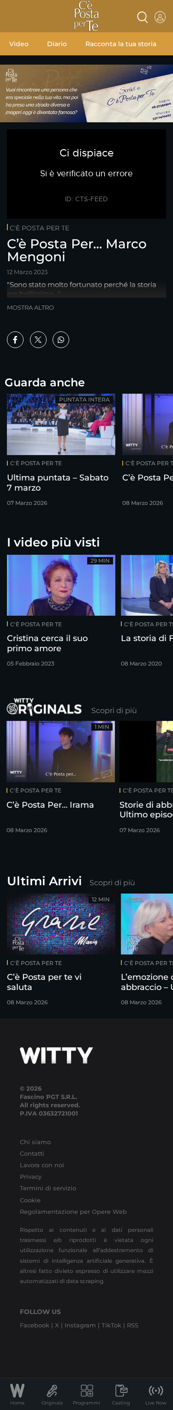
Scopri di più (114, 710)
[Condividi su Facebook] (15, 339)
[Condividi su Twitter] (38, 339)
